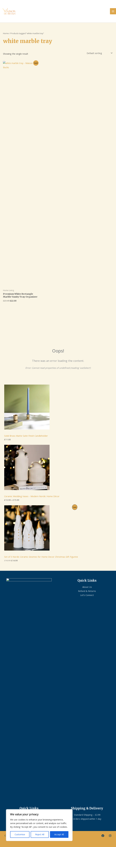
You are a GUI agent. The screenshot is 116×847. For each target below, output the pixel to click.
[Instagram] (110, 835)
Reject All (39, 834)
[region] (39, 825)
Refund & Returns (87, 590)
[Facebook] (103, 835)
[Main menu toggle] (113, 11)
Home (6, 33)
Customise (20, 834)
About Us (87, 586)
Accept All (59, 834)
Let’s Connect (87, 595)
